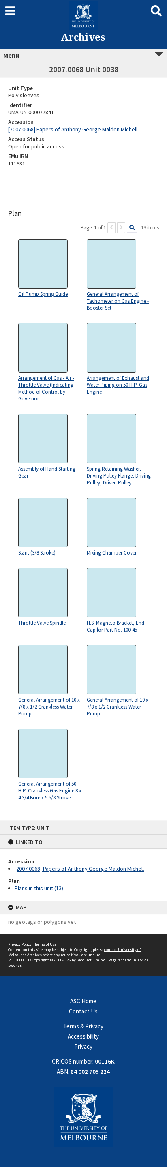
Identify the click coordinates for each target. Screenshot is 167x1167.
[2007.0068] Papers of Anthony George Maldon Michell (79, 868)
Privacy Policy (20, 944)
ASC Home (83, 1001)
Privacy (83, 1046)
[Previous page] (111, 227)
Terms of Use (45, 944)
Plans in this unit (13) (39, 888)
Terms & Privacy (83, 1026)
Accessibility (83, 1036)
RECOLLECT (17, 960)
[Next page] (121, 227)
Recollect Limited (91, 960)
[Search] (132, 228)
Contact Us (83, 1011)
